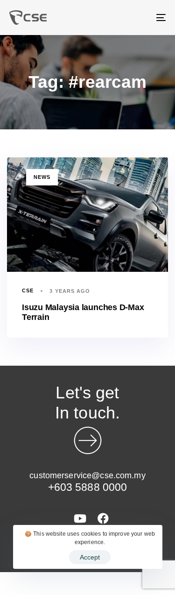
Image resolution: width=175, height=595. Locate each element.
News (42, 177)
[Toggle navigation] (139, 17)
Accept (90, 557)
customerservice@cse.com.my (87, 475)
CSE (28, 290)
